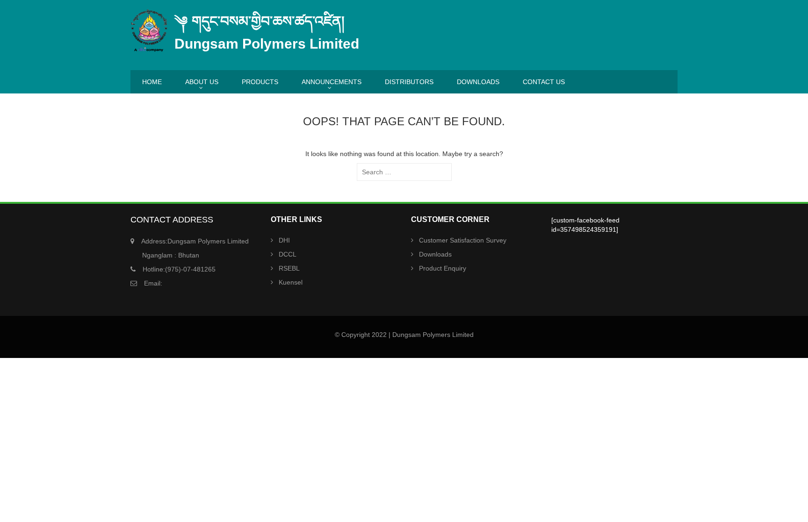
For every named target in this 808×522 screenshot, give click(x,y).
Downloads (435, 254)
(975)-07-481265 (179, 269)
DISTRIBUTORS (409, 82)
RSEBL (289, 268)
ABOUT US (201, 82)
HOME (152, 82)
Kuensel (291, 282)
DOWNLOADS (478, 82)
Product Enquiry (442, 268)
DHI (284, 240)
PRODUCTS (260, 82)
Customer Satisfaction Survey (462, 240)
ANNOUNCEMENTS (331, 82)
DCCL (287, 254)
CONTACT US (544, 82)
